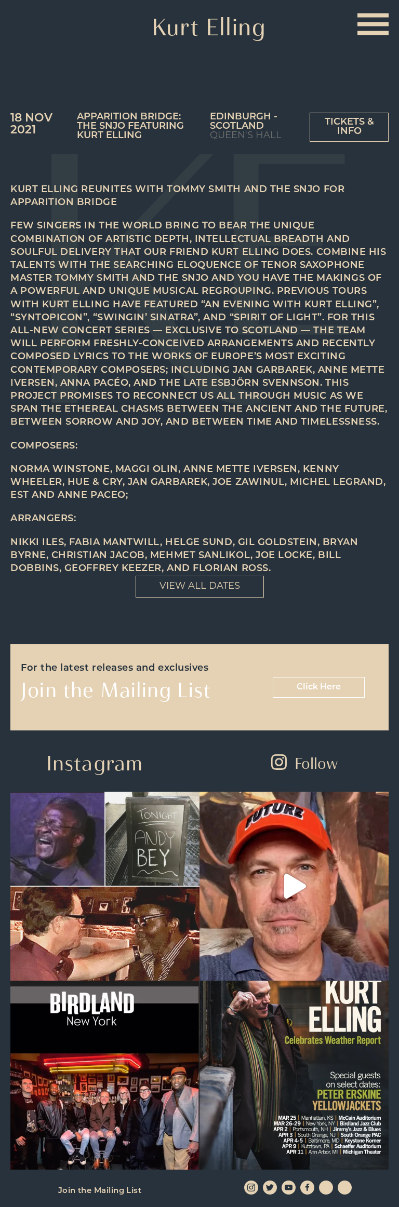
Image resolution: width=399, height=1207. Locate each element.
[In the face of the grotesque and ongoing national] (105, 1075)
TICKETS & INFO (349, 127)
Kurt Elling (209, 27)
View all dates (199, 586)
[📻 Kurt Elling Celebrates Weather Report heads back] (294, 1075)
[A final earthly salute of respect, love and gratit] (105, 886)
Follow (316, 763)
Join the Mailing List (99, 1191)
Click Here (319, 687)
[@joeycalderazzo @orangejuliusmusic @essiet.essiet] (294, 886)
